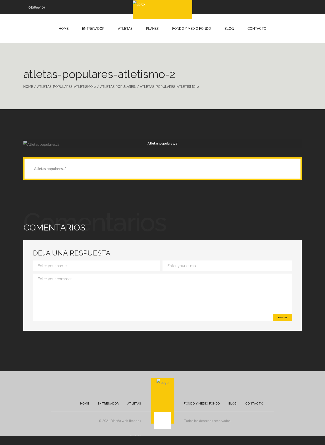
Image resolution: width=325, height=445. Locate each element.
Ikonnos (135, 421)
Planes (152, 28)
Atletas (125, 28)
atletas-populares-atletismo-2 (66, 87)
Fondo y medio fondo (191, 28)
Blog (229, 28)
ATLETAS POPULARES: (118, 87)
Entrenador (93, 28)
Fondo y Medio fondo (202, 403)
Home (64, 28)
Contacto (256, 28)
